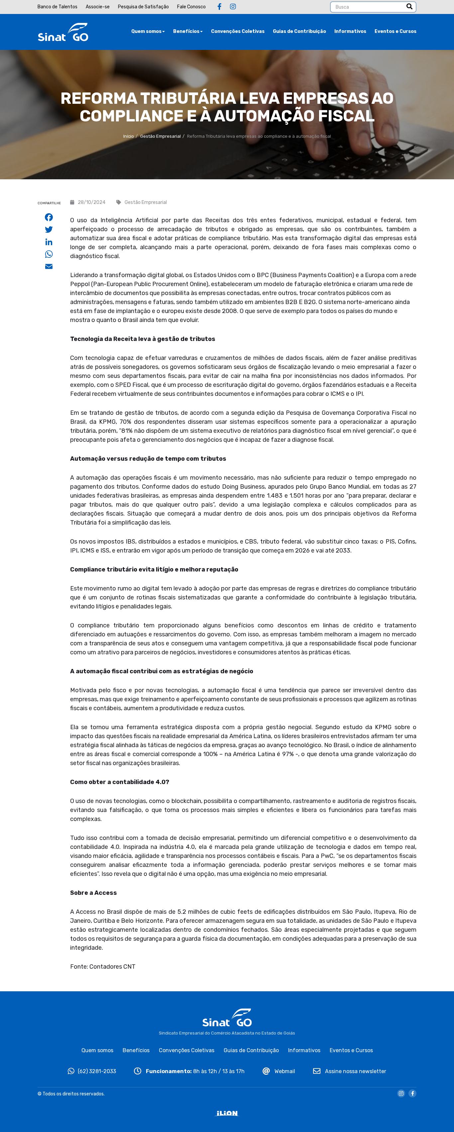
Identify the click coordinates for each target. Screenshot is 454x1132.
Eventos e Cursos (395, 31)
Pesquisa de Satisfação (143, 7)
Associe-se (98, 7)
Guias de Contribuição (299, 31)
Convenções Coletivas (238, 31)
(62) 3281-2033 (97, 1071)
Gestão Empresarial (160, 136)
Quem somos (146, 31)
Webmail (284, 1071)
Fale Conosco (191, 7)
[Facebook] (219, 7)
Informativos (350, 31)
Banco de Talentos (57, 7)
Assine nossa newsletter (355, 1071)
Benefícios (186, 31)
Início (128, 136)
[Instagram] (233, 7)
